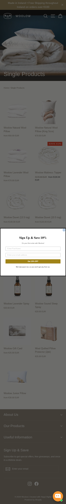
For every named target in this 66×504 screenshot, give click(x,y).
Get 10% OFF (33, 261)
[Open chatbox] (58, 496)
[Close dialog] (64, 230)
